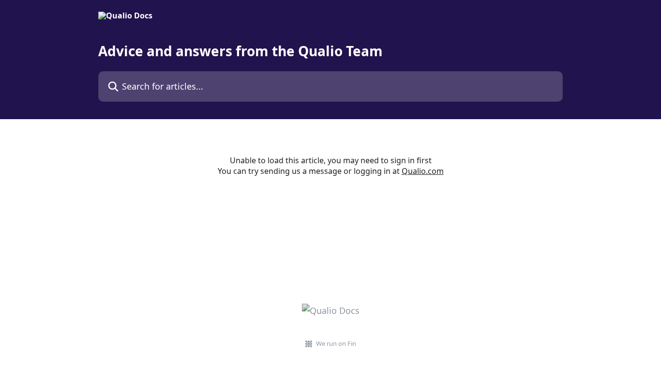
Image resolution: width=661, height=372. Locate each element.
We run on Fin (336, 343)
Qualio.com (423, 171)
